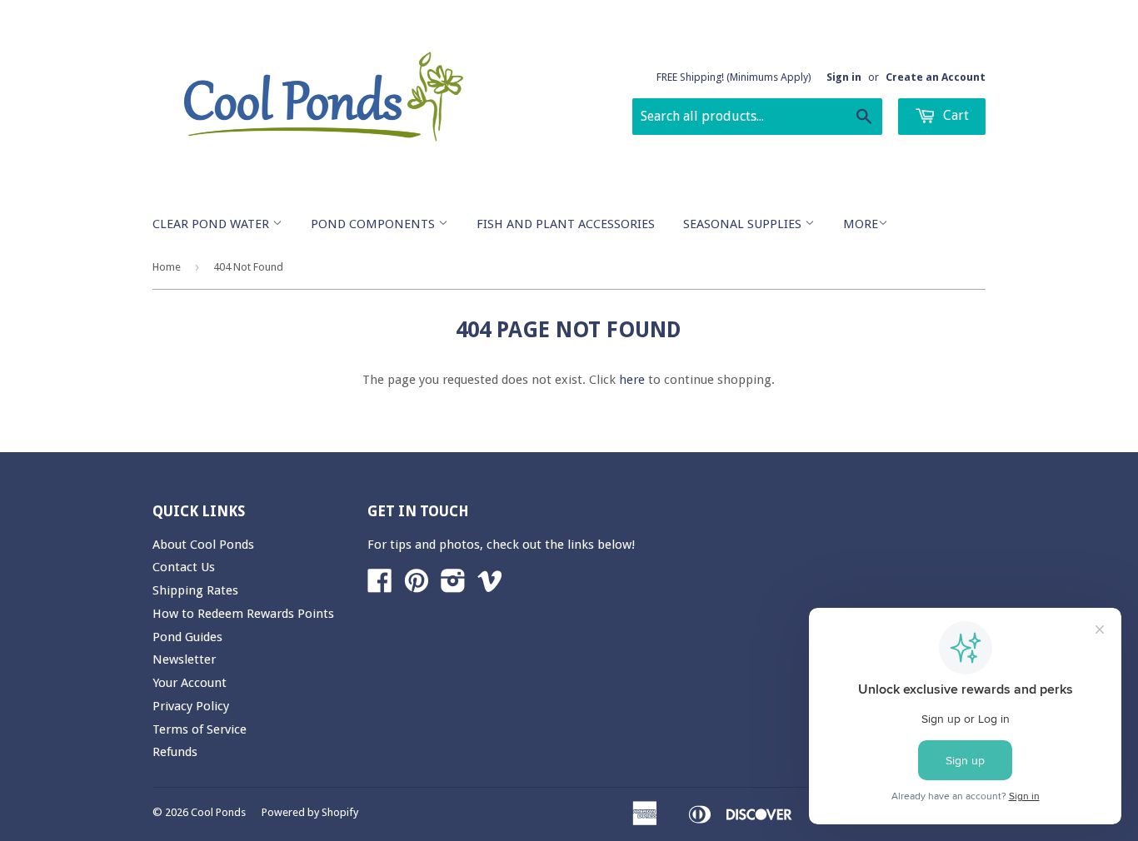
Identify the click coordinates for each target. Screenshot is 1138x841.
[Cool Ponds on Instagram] (453, 586)
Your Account (189, 682)
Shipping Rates (195, 590)
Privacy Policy (190, 706)
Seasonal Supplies (744, 223)
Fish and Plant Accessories (566, 223)
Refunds (174, 751)
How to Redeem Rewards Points (243, 613)
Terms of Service (199, 729)
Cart (954, 115)
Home (166, 267)
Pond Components (374, 223)
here (632, 379)
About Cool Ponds (203, 544)
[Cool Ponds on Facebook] (379, 586)
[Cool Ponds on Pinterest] (416, 586)
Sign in (843, 77)
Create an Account (936, 77)
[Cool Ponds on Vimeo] (489, 586)
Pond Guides (187, 637)
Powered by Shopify (310, 812)
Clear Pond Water (212, 223)
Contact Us (183, 567)
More (860, 223)
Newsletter (184, 659)
